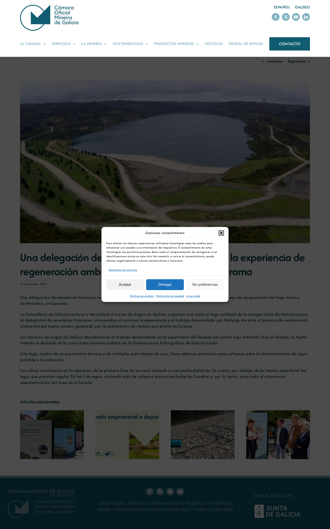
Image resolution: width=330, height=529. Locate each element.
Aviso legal (193, 296)
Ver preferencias (205, 284)
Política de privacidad (170, 296)
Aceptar (125, 284)
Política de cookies (142, 296)
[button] (221, 233)
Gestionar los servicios (123, 270)
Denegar (165, 284)
